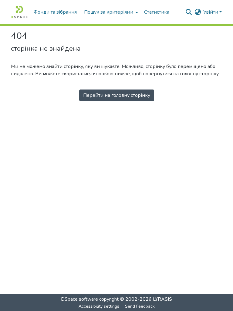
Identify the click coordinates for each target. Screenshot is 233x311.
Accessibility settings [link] (99, 306)
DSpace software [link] (79, 299)
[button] (19, 12)
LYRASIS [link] (162, 299)
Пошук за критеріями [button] (108, 12)
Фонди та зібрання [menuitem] (55, 12)
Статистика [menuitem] (156, 12)
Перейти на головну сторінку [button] (116, 95)
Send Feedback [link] (140, 306)
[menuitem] (110, 12)
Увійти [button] (211, 12)
